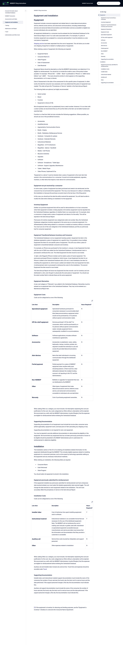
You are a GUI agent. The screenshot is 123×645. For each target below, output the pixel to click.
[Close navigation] (25, 10)
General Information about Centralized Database (11, 11)
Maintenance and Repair (11, 28)
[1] (48, 57)
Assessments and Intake (11, 19)
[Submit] (98, 3)
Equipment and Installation (11, 22)
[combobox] (108, 3)
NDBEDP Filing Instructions (18, 3)
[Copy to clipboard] (33, 20)
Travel (6, 31)
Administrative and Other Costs (12, 35)
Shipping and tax (39, 43)
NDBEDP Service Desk (87, 3)
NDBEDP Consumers (10, 16)
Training (7, 25)
